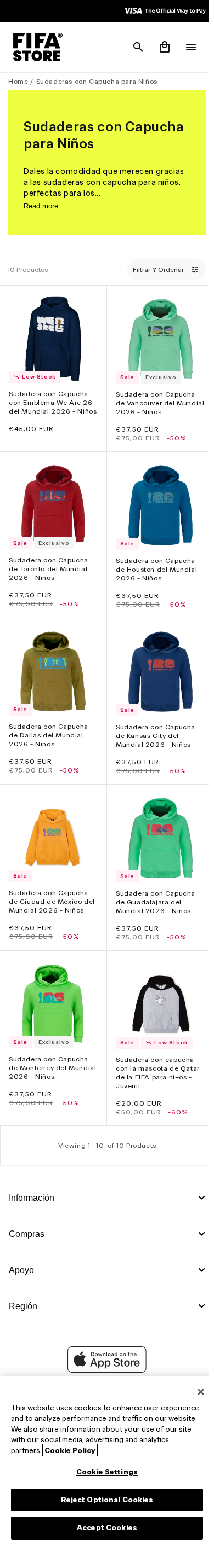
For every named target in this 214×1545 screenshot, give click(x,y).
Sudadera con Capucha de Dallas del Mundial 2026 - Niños (48, 727)
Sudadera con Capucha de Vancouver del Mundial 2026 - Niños (153, 400)
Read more (41, 206)
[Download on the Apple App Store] (104, 1370)
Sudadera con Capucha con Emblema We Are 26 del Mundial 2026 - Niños (51, 404)
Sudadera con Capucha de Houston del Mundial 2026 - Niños (153, 564)
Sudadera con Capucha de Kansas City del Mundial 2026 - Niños (153, 727)
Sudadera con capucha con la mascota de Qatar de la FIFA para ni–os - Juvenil (155, 1059)
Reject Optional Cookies (104, 1500)
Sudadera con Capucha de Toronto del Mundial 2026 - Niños (48, 563)
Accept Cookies (104, 1527)
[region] (104, 1460)
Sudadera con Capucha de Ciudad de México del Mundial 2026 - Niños (52, 890)
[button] (133, 47)
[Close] (195, 1392)
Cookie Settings (104, 1472)
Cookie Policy (101, 1450)
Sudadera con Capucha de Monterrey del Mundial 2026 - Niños (48, 1054)
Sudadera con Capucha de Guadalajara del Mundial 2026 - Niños (153, 891)
